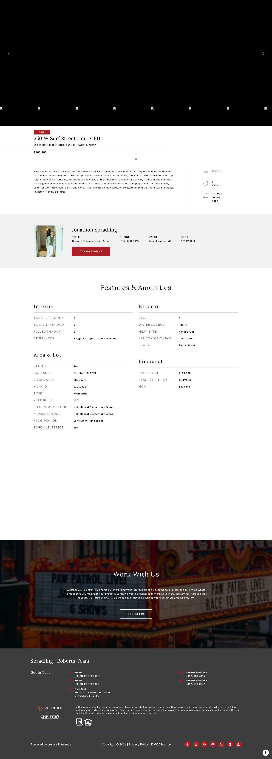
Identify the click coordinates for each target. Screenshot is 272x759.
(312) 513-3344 (195, 684)
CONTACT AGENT (91, 251)
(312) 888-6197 (129, 240)
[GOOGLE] (230, 744)
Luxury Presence (59, 744)
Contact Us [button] (136, 614)
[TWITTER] (221, 744)
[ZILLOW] (238, 744)
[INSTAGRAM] (196, 744)
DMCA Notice (161, 744)
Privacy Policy (139, 744)
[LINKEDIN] (204, 744)
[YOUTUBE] (213, 744)
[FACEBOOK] (187, 744)
